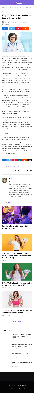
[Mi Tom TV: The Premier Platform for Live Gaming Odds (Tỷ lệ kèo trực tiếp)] (17, 272)
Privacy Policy (14, 388)
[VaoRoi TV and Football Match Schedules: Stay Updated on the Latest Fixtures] (17, 299)
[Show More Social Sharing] (30, 28)
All (3, 11)
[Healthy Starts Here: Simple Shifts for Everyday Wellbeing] (6, 364)
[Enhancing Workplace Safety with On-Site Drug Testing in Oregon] (6, 346)
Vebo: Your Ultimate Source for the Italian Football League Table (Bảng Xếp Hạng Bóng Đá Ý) (16, 255)
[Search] (31, 3)
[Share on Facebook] (5, 28)
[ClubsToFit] (17, 2)
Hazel (8, 22)
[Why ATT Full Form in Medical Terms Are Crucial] (17, 42)
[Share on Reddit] (25, 28)
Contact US (22, 388)
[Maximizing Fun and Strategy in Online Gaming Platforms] (17, 215)
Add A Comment (17, 321)
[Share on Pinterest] (18, 28)
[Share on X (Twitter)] (12, 28)
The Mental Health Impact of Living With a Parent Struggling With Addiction (21, 336)
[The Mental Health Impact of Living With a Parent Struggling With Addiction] (6, 336)
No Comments (24, 22)
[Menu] (3, 3)
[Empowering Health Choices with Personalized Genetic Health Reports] (6, 355)
